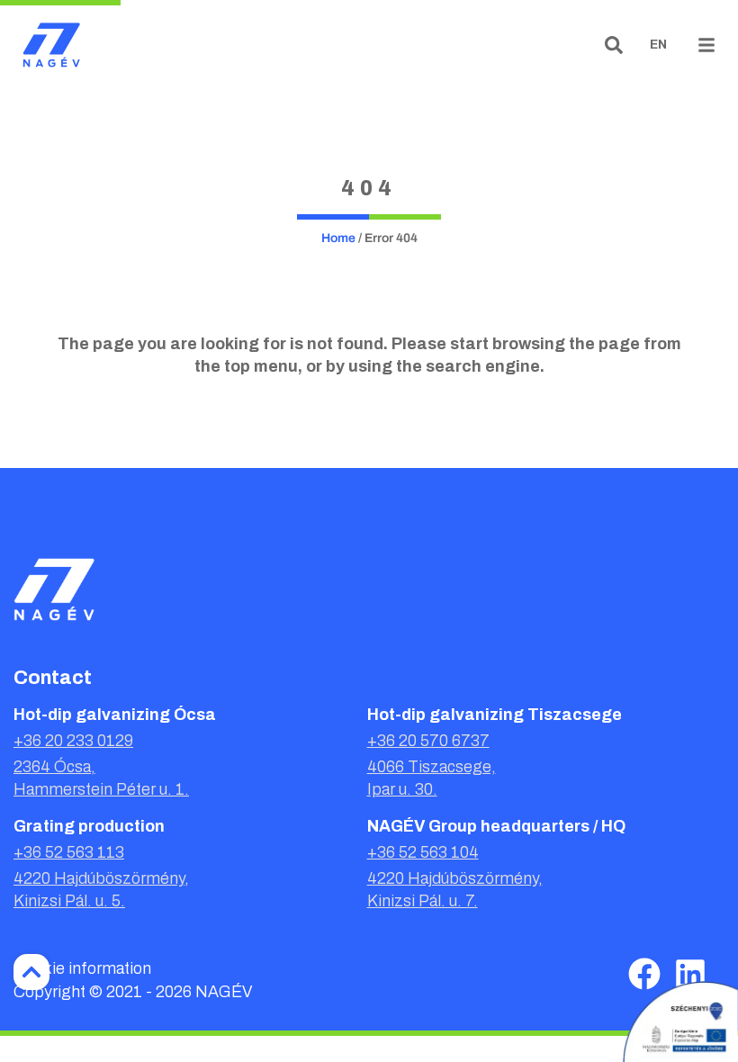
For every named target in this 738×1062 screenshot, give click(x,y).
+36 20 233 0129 (73, 741)
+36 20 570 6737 (428, 741)
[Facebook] (644, 974)
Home (338, 238)
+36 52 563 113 (69, 852)
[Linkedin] (690, 974)
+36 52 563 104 (423, 852)
